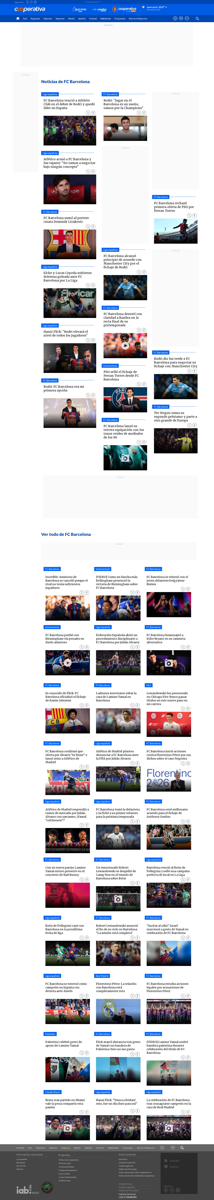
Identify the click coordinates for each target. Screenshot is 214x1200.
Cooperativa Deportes (68, 1170)
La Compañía (21, 1159)
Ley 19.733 (21, 1166)
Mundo (71, 18)
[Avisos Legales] (162, 1147)
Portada (20, 1148)
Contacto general (126, 1166)
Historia (19, 1169)
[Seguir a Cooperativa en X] (31, 2)
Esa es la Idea (64, 1174)
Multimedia (105, 18)
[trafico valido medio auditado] (47, 1192)
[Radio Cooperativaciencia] (99, 9)
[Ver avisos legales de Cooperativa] (175, 21)
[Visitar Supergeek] (187, 21)
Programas (119, 18)
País (25, 18)
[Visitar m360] (181, 21)
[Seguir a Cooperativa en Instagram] (35, 2)
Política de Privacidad (127, 1169)
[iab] (28, 1197)
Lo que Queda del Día (67, 1177)
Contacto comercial (127, 1162)
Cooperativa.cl (125, 1184)
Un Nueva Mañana (66, 1167)
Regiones (60, 18)
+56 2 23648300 (128, 1197)
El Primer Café (65, 1163)
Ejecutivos (20, 1162)
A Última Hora (64, 1180)
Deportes (47, 18)
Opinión (82, 18)
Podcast (93, 18)
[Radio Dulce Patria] (79, 9)
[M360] (172, 1147)
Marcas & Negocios (138, 18)
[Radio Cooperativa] (124, 9)
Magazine (35, 18)
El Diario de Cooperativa (69, 1160)
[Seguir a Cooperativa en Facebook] (27, 2)
